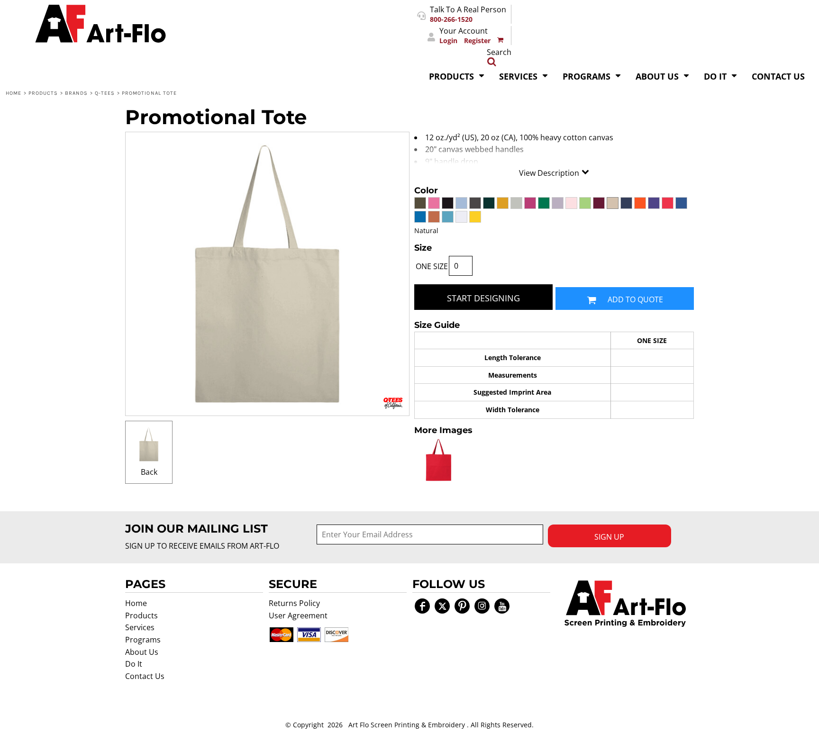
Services (140, 627)
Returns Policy (294, 603)
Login (448, 40)
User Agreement (298, 615)
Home (13, 93)
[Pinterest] (462, 606)
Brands (76, 93)
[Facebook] (422, 606)
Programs (143, 639)
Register (477, 40)
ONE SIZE (432, 266)
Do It (133, 664)
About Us (141, 652)
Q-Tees (105, 93)
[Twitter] (442, 606)
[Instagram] (482, 606)
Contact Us (144, 676)
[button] (457, 75)
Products (43, 93)
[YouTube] (502, 606)
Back (149, 472)
